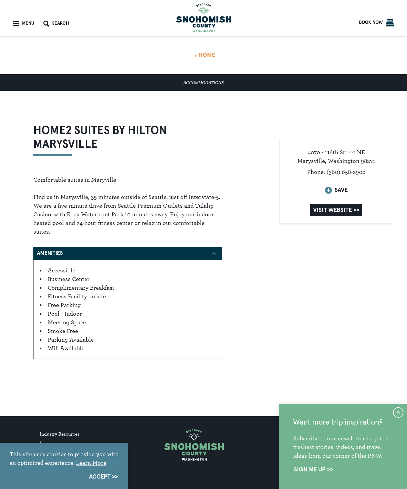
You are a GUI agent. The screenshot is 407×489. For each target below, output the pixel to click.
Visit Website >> (336, 210)
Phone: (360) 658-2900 (336, 171)
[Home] (203, 17)
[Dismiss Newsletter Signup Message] (398, 412)
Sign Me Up (310, 470)
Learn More (91, 462)
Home (206, 55)
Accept (100, 477)
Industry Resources (60, 434)
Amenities (50, 253)
